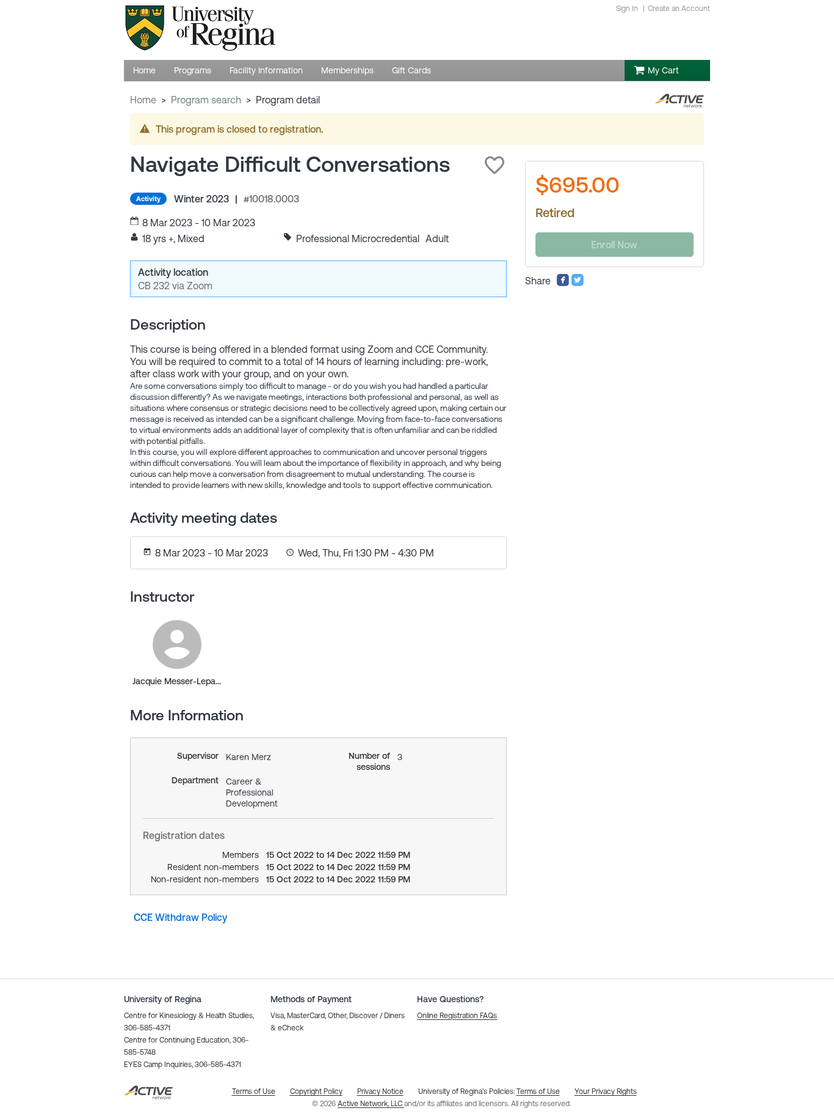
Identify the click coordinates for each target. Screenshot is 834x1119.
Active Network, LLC (371, 1103)
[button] (494, 165)
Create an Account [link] (679, 8)
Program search (206, 99)
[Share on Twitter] (577, 283)
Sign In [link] (627, 8)
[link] (177, 644)
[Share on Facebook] (563, 283)
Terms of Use (538, 1091)
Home (143, 99)
